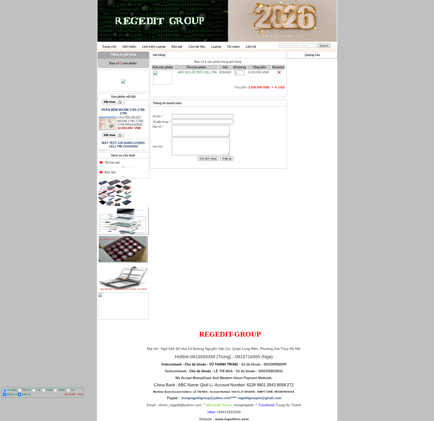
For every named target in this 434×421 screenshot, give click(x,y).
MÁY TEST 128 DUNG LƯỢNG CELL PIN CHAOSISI (123, 139)
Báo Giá (110, 172)
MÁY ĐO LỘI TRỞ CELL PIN (197, 72)
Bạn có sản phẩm (123, 63)
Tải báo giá (112, 162)
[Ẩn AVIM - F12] (73, 394)
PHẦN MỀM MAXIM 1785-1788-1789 (123, 106)
